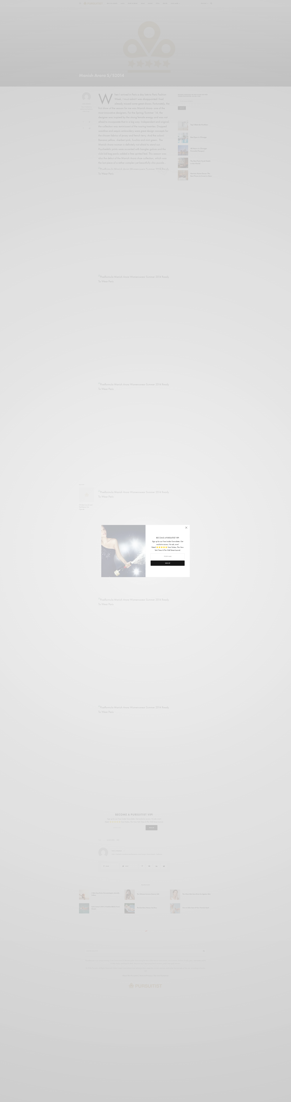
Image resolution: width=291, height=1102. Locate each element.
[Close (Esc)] (186, 528)
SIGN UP (167, 563)
